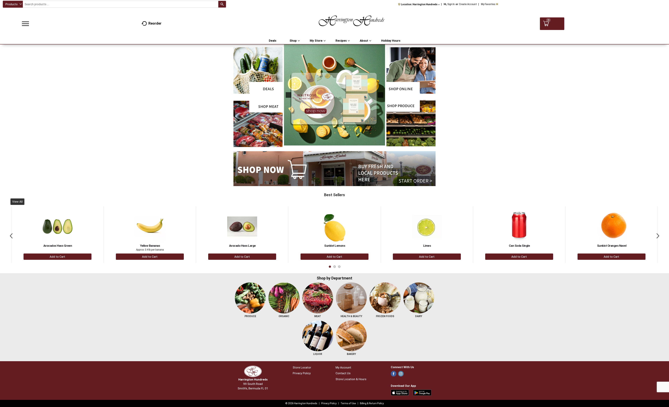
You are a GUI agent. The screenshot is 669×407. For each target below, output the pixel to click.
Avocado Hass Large (242, 245)
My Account (343, 367)
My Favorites (488, 4)
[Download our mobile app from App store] (400, 392)
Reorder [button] (155, 23)
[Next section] (657, 234)
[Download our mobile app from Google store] (422, 392)
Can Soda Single (519, 245)
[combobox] (13, 4)
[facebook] (393, 375)
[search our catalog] (222, 4)
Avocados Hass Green (57, 245)
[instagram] (401, 375)
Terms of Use (348, 403)
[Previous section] (11, 234)
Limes (427, 245)
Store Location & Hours (351, 379)
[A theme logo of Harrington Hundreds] (351, 23)
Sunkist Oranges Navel (611, 245)
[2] (336, 142)
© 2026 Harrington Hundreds (301, 403)
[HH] (334, 94)
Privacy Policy (302, 373)
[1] (332, 142)
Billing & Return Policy (372, 403)
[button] (426, 4)
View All (17, 201)
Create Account (468, 4)
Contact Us (343, 373)
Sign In (451, 4)
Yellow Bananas (150, 245)
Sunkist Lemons (334, 245)
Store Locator (302, 367)
